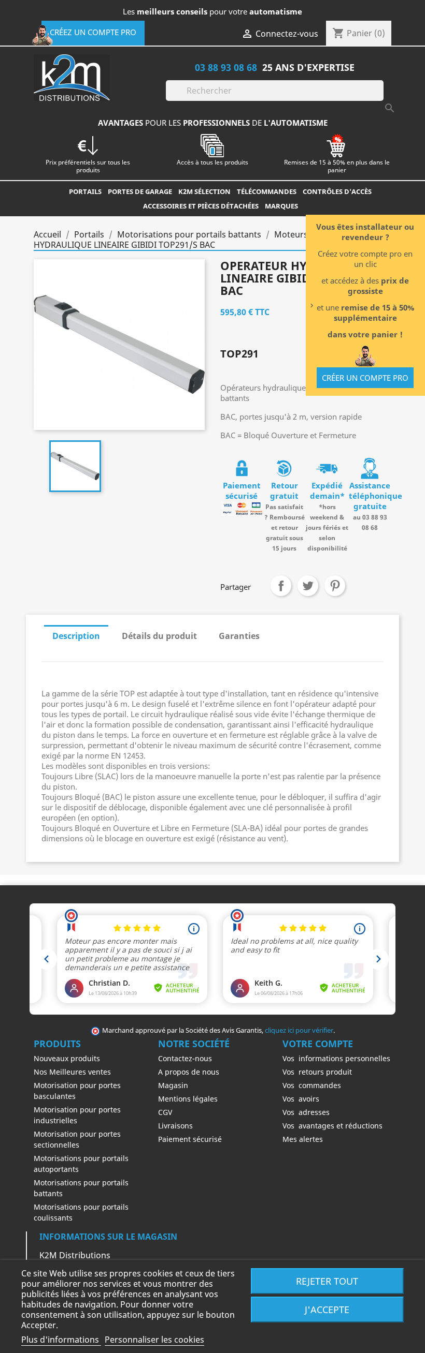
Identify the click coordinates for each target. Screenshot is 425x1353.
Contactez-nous (185, 1058)
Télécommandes (266, 191)
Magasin (173, 1085)
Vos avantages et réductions (332, 1126)
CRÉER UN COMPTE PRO (365, 378)
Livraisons (175, 1126)
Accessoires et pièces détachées (201, 206)
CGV (165, 1112)
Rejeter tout (327, 1280)
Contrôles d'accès (337, 191)
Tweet (308, 585)
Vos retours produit (317, 1072)
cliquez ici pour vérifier (299, 1030)
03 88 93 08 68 (226, 67)
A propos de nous (188, 1072)
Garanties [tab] (239, 636)
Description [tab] (76, 636)
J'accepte (327, 1309)
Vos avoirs (300, 1099)
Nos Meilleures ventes (72, 1072)
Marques (281, 206)
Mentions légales (188, 1099)
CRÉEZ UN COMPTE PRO (93, 32)
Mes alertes (302, 1139)
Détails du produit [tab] (159, 636)
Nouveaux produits (67, 1058)
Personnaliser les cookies (154, 1339)
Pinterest (334, 585)
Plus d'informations (61, 1339)
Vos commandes (311, 1085)
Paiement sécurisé (190, 1139)
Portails (85, 191)
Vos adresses (306, 1112)
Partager (281, 585)
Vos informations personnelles (336, 1058)
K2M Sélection (204, 191)
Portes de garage (140, 191)
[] (379, 97)
